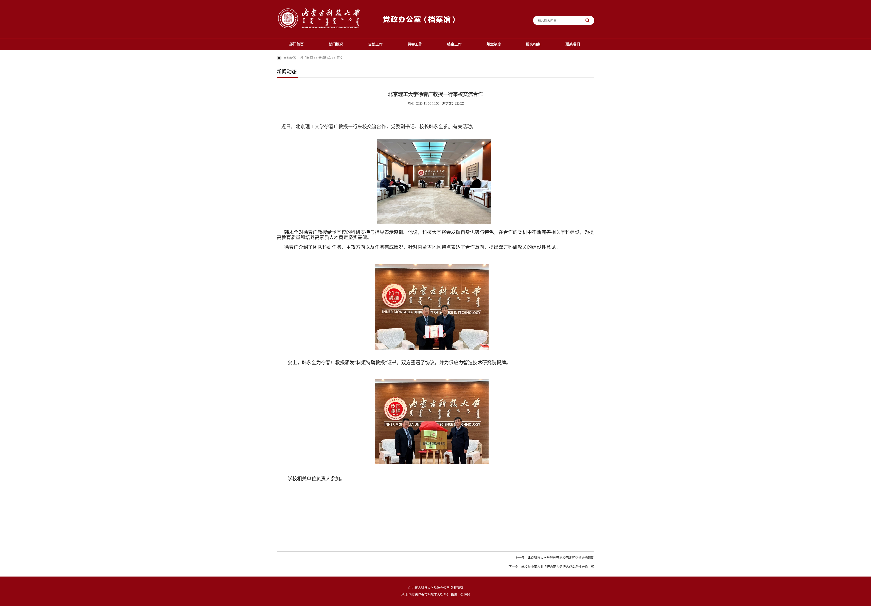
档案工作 (454, 44)
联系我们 (572, 44)
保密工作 (415, 44)
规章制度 (494, 44)
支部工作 (375, 44)
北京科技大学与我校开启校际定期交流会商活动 (561, 558)
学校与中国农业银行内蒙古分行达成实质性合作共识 (557, 567)
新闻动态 (324, 58)
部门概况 (336, 44)
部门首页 (296, 44)
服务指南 (533, 44)
